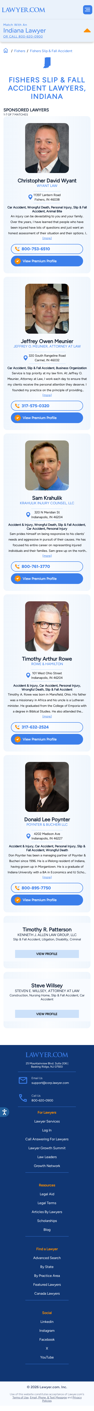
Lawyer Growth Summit (47, 1148)
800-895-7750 (36, 887)
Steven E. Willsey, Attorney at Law (47, 991)
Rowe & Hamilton (47, 664)
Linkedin (47, 1322)
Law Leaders (47, 1157)
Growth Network (47, 1166)
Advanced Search (47, 1258)
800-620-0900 (31, 36)
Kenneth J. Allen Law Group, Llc (47, 935)
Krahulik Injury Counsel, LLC (47, 503)
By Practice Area (47, 1276)
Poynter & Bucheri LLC (47, 825)
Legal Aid (47, 1194)
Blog (47, 1230)
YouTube (47, 1357)
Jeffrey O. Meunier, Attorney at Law (47, 346)
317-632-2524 (35, 727)
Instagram (47, 1331)
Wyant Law (47, 186)
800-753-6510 (36, 248)
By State (47, 1267)
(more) (47, 238)
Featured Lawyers (47, 1284)
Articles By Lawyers (47, 1212)
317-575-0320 (35, 405)
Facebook (47, 1339)
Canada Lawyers (47, 1293)
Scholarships (47, 1221)
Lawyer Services (47, 1121)
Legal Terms (47, 1203)
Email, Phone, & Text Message (48, 1397)
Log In (47, 1130)
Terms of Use (20, 1397)
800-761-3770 (36, 566)
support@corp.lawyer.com (50, 1083)
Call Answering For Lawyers (46, 1139)
